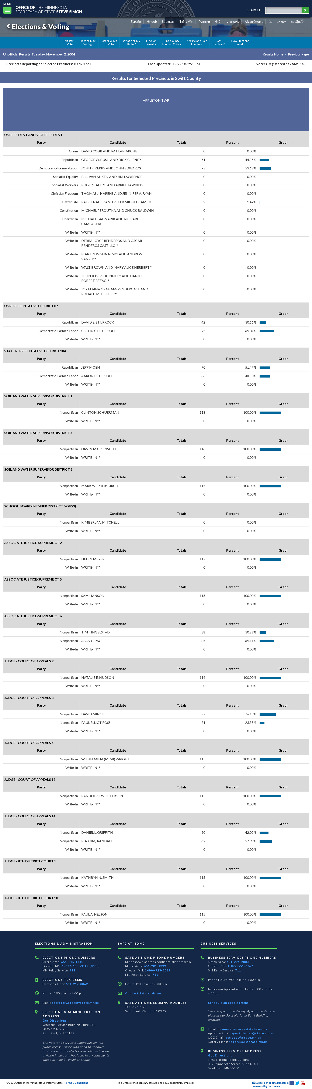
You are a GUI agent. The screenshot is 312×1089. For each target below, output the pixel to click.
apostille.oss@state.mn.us (252, 1033)
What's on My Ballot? (131, 42)
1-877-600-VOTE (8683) (81, 966)
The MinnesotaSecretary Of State (48, 9)
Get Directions (54, 1020)
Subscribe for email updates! (272, 1082)
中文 (218, 21)
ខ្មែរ (270, 21)
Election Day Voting (88, 42)
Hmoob (152, 21)
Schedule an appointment (228, 1002)
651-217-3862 (77, 984)
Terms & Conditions (76, 1082)
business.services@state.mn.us (242, 1029)
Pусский (204, 21)
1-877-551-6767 (240, 966)
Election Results (151, 42)
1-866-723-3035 (157, 970)
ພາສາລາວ (233, 21)
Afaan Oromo (254, 21)
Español (136, 21)
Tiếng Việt (186, 21)
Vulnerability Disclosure (266, 1086)
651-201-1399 (155, 966)
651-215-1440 (72, 962)
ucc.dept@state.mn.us (243, 1037)
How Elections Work (240, 42)
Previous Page (298, 54)
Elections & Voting (41, 26)
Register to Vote (68, 42)
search (253, 10)
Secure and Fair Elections (197, 42)
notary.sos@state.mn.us (248, 1042)
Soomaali (168, 21)
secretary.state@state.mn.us (75, 1002)
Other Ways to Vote (109, 42)
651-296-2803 (238, 962)
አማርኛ (281, 21)
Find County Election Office (171, 42)
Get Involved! (219, 42)
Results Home (273, 54)
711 (72, 970)
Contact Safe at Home (143, 993)
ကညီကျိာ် (297, 21)
